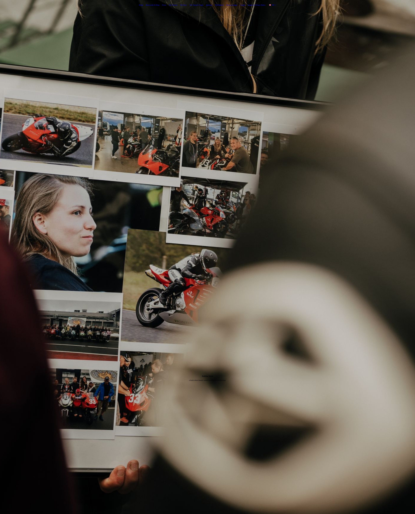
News (164, 5)
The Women (173, 5)
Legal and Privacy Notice (256, 5)
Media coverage (231, 5)
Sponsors (209, 5)
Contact (242, 5)
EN (273, 5)
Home (141, 5)
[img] (207, 257)
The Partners (219, 5)
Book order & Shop (152, 5)
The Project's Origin (196, 5)
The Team (183, 5)
